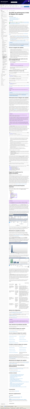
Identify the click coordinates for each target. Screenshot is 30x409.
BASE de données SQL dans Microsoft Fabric (15, 23)
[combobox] (4, 11)
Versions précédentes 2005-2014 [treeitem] (4, 17)
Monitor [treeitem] (3, 39)
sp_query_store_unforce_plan (22, 349)
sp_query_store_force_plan (12, 349)
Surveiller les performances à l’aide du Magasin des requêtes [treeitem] (5, 57)
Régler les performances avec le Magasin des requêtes (17, 368)
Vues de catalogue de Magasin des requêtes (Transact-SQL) (16, 375)
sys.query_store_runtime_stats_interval (23, 341)
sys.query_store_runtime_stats (22, 339)
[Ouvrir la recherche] (26, 5)
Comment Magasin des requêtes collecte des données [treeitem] (5, 64)
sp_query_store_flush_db (11, 347)
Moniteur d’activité (12, 377)
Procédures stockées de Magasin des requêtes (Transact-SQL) (17, 374)
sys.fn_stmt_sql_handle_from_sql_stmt (13, 331)
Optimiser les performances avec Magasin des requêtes (16, 384)
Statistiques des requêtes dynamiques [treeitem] (4, 47)
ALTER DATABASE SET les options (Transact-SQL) (16, 312)
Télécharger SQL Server (26, 6)
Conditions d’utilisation (13, 408)
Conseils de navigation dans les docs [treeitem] (4, 15)
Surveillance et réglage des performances (14, 379)
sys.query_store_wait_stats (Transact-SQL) (18, 235)
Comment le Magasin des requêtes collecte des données (16, 378)
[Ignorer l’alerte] (28, 1)
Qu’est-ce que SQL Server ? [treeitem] (4, 19)
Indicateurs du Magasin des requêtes (21, 40)
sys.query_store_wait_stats (12, 341)
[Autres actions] (28, 10)
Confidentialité (21, 407)
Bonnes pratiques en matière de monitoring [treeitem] (5, 59)
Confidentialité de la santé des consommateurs (5, 408)
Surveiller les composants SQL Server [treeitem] (4, 41)
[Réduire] (7, 10)
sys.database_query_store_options (13, 315)
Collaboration (18, 407)
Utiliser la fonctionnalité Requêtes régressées (13, 19)
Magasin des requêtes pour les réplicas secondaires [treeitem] (5, 62)
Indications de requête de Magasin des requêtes (15, 385)
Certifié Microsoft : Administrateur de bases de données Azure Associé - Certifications (17, 399)
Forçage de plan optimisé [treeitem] (4, 67)
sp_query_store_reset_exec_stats (22, 347)
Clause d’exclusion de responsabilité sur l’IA (4, 407)
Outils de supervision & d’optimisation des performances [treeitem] (4, 45)
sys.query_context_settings (22, 336)
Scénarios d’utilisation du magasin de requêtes (15, 371)
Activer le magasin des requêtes (12, 17)
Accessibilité (17, 408)
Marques (20, 408)
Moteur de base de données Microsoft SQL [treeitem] (4, 21)
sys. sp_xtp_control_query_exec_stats (23, 122)
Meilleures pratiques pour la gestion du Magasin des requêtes (17, 383)
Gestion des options (14, 317)
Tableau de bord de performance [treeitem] (4, 43)
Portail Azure (22, 6)
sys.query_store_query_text (12, 339)
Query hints (15, 109)
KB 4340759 (22, 45)
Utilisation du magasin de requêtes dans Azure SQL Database (21, 36)
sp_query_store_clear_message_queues (13, 352)
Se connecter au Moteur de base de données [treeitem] (4, 22)
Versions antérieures (12, 407)
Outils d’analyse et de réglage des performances (15, 380)
